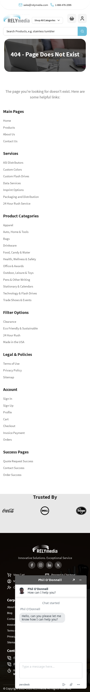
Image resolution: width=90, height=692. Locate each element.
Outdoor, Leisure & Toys (18, 273)
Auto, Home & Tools (15, 232)
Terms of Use (11, 364)
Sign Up (8, 405)
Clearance (9, 322)
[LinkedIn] (49, 565)
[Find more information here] (51, 632)
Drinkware (10, 245)
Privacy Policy (12, 370)
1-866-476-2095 (63, 5)
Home (7, 121)
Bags (6, 239)
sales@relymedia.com (35, 5)
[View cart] (71, 18)
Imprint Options (13, 190)
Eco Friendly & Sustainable (20, 328)
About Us (9, 134)
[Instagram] (40, 565)
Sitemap (8, 377)
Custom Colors (12, 169)
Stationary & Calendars (18, 286)
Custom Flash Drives (16, 176)
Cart (6, 419)
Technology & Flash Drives (20, 293)
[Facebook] (31, 565)
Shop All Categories (45, 20)
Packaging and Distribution (21, 197)
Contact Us (10, 141)
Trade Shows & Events (17, 300)
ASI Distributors (13, 163)
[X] (58, 565)
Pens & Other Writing (16, 280)
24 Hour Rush (11, 335)
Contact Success (13, 468)
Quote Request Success (18, 461)
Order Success (12, 475)
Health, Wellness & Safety (19, 259)
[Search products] (82, 31)
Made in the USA (13, 342)
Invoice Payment (14, 433)
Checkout (9, 426)
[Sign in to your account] (82, 18)
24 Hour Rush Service (16, 203)
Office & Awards (13, 266)
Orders (7, 439)
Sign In (7, 399)
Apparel (8, 225)
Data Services (12, 183)
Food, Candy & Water (16, 252)
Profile (7, 412)
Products (9, 127)
